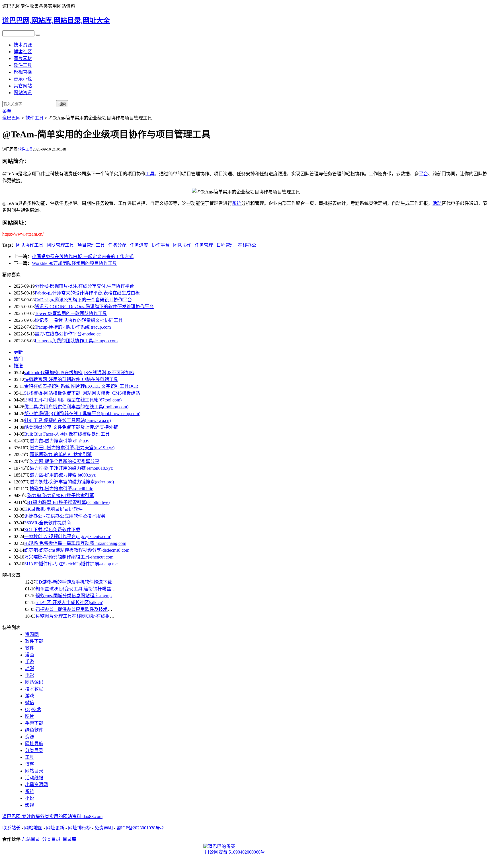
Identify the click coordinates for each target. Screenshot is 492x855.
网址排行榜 (79, 827)
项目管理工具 (91, 245)
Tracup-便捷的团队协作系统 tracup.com (73, 327)
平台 (423, 173)
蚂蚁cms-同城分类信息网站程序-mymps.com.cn (82, 595)
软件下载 (34, 641)
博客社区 (23, 51)
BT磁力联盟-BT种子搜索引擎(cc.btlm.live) (68, 502)
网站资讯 (23, 92)
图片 (29, 716)
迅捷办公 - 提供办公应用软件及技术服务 (64, 516)
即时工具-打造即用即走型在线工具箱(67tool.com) (73, 399)
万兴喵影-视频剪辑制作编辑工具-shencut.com (68, 557)
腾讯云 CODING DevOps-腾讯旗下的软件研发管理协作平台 (94, 306)
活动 (437, 203)
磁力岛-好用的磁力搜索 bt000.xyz (63, 475)
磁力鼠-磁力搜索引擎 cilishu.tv (59, 440)
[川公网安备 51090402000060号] (246, 846)
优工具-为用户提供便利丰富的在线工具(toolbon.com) (76, 406)
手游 (29, 661)
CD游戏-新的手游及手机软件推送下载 (74, 582)
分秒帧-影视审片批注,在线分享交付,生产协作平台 (84, 286)
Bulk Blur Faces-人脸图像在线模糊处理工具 (67, 434)
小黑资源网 (36, 784)
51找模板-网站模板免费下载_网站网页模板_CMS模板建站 (82, 393)
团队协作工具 (29, 245)
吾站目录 (31, 839)
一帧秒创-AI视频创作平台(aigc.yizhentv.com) (67, 536)
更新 (18, 352)
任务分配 (117, 245)
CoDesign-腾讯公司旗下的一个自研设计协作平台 (83, 299)
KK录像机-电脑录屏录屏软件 (53, 509)
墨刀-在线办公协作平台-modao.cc (68, 333)
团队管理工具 (60, 245)
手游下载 (34, 723)
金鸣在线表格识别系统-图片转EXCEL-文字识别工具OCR (81, 386)
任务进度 (139, 245)
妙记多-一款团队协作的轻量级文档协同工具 (79, 320)
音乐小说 (23, 79)
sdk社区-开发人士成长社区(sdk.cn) (69, 602)
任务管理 (204, 245)
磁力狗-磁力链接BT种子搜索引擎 (60, 495)
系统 (236, 203)
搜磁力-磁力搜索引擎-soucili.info (61, 488)
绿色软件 (34, 730)
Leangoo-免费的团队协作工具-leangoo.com (76, 340)
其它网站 (23, 85)
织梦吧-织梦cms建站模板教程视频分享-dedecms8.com (76, 550)
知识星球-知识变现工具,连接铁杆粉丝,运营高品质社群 (90, 588)
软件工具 (23, 65)
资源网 (32, 634)
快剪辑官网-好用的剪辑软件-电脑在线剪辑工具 (71, 379)
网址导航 (34, 743)
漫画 (29, 654)
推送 (18, 365)
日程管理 (225, 245)
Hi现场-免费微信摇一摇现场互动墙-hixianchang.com (75, 543)
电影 (29, 675)
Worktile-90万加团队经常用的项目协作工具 (74, 263)
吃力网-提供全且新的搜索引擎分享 (64, 461)
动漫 (29, 668)
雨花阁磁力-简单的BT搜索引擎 (61, 454)
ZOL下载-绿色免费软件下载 (52, 529)
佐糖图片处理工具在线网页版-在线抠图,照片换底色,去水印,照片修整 (104, 616)
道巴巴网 (11, 118)
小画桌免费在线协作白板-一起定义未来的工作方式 (83, 256)
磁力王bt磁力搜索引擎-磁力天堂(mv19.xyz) (72, 447)
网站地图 (33, 827)
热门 (18, 359)
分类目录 (34, 750)
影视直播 (23, 72)
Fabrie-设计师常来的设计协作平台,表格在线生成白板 (87, 293)
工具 (150, 173)
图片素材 (23, 58)
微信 (29, 702)
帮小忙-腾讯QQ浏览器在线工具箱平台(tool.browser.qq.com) (82, 413)
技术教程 (34, 689)
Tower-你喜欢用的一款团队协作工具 (71, 313)
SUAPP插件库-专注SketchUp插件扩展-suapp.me (71, 563)
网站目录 (34, 771)
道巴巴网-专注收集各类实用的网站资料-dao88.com (52, 816)
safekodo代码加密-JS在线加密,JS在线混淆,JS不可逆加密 (79, 372)
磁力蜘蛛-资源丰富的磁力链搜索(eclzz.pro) (72, 481)
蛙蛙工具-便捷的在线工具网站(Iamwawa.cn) (67, 420)
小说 (29, 798)
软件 (29, 648)
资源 (29, 736)
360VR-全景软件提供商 (47, 522)
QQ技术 (33, 709)
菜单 (6, 111)
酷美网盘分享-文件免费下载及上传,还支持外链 (71, 427)
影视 (29, 805)
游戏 (29, 695)
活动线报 (34, 777)
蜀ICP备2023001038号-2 (140, 827)
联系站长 (11, 827)
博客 (29, 764)
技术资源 (23, 44)
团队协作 (182, 245)
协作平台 (160, 245)
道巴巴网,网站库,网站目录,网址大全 (56, 20)
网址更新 (55, 827)
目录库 (69, 839)
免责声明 (104, 827)
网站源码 (34, 682)
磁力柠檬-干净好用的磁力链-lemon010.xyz (71, 468)
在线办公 (247, 245)
